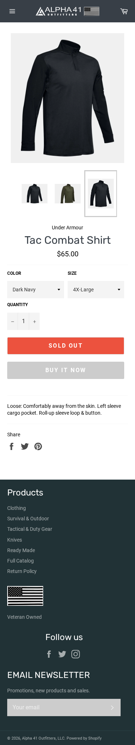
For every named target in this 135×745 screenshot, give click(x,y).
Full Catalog (20, 561)
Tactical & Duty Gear (29, 529)
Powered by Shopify (84, 738)
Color (14, 273)
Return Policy (22, 571)
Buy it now (65, 370)
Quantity (17, 304)
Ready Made (21, 550)
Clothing (16, 508)
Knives (14, 540)
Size (72, 273)
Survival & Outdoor (28, 518)
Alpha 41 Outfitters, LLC (43, 738)
